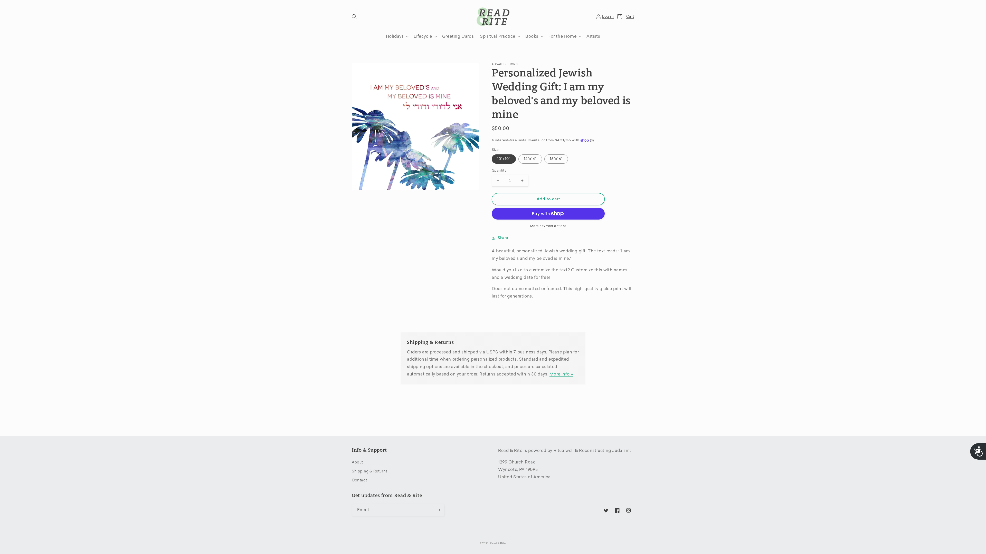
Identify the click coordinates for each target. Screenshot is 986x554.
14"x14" (530, 159)
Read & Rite (498, 543)
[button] (354, 16)
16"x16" (556, 159)
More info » (561, 374)
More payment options (548, 226)
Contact (359, 480)
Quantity (499, 170)
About (357, 462)
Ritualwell (564, 450)
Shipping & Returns (370, 471)
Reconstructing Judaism (604, 450)
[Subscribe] (438, 510)
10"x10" (503, 159)
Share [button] (503, 238)
